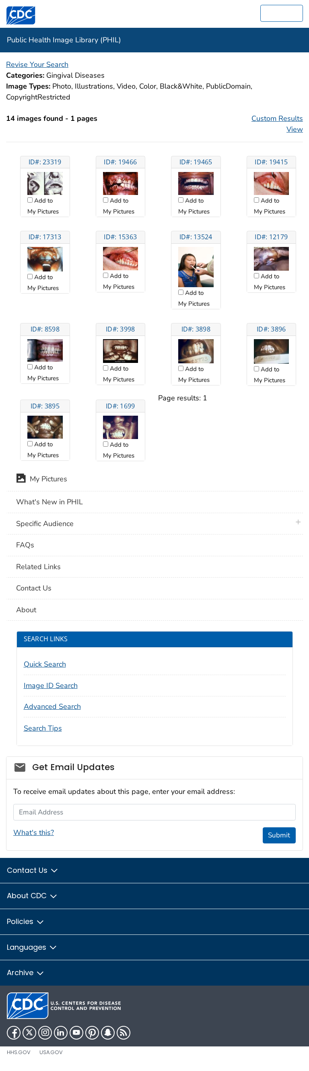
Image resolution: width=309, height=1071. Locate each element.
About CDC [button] (28, 896)
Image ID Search (51, 685)
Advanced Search (52, 706)
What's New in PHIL (49, 502)
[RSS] (123, 1033)
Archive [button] (21, 972)
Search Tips (43, 728)
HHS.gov (19, 1052)
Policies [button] (21, 921)
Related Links (38, 567)
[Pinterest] (92, 1033)
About (26, 610)
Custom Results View (277, 124)
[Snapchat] (108, 1033)
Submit (279, 835)
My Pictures (46, 479)
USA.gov (51, 1052)
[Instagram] (45, 1033)
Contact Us (34, 588)
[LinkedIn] (61, 1033)
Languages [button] (27, 947)
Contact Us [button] (28, 870)
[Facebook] (14, 1033)
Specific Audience (45, 523)
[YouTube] (76, 1033)
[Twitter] (29, 1033)
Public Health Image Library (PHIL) (64, 40)
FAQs (25, 545)
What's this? (33, 832)
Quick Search (45, 664)
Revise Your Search (37, 64)
